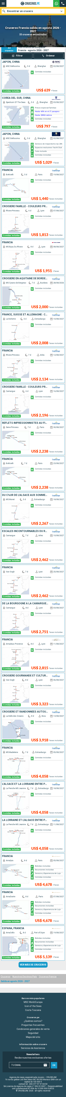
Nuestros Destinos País (24, 976)
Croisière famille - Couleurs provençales (25, 206)
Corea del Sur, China (16, 98)
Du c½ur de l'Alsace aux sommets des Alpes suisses (25, 495)
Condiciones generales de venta (33, 1029)
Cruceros (5, 976)
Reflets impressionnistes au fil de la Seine (25, 423)
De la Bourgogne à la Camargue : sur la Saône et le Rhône (25, 603)
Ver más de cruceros (33, 964)
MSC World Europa (33, 1002)
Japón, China (11, 62)
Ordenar (50, 55)
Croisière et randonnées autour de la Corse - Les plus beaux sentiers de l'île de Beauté (25, 711)
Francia (7, 170)
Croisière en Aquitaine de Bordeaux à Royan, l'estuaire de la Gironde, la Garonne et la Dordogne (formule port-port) (25, 278)
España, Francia (13, 928)
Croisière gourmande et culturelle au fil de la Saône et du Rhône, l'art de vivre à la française (25, 675)
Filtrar (19, 55)
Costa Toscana (33, 1010)
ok (53, 1065)
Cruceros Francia (47, 976)
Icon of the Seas (33, 1006)
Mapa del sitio (33, 1037)
